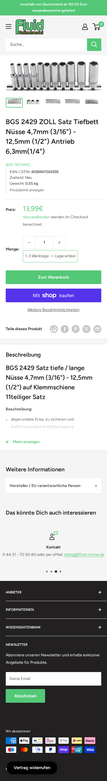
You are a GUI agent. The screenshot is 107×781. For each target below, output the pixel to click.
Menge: (12, 249)
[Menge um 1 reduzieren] (29, 242)
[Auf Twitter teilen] (86, 329)
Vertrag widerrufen (32, 767)
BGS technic (18, 165)
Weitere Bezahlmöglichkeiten (53, 309)
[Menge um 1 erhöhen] (59, 242)
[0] (96, 26)
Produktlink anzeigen (27, 190)
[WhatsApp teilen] (54, 329)
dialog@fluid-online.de (84, 554)
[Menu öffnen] (8, 26)
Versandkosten (36, 217)
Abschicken (25, 695)
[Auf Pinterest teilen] (76, 329)
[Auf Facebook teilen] (65, 329)
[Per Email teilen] (97, 329)
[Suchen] (94, 44)
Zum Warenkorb (53, 277)
